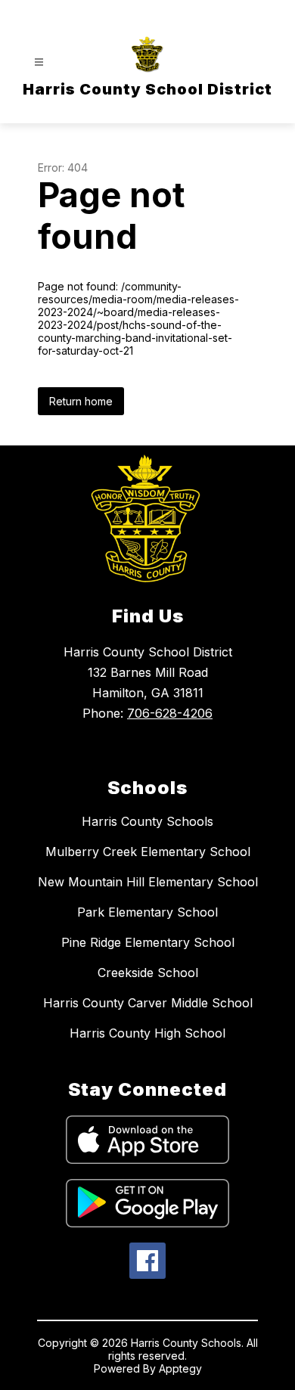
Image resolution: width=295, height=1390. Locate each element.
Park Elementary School (147, 912)
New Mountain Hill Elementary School (148, 881)
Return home (81, 401)
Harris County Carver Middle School (148, 1002)
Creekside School (148, 972)
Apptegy (180, 1368)
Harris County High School (147, 1033)
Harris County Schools (147, 821)
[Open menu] (39, 62)
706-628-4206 (170, 713)
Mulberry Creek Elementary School (147, 851)
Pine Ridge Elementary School (147, 942)
